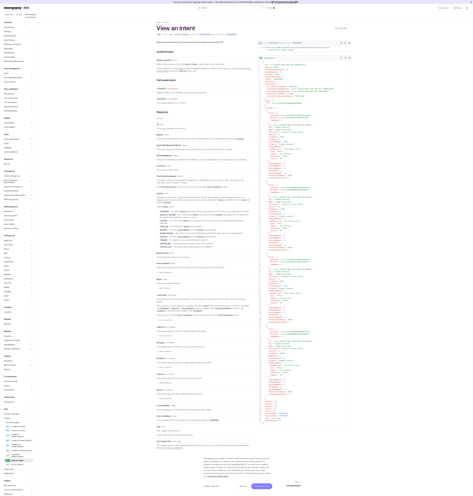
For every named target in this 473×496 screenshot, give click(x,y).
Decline (243, 486)
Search (232, 8)
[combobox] (268, 58)
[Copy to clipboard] (345, 43)
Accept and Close (261, 486)
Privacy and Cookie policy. (217, 476)
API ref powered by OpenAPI (284, 2)
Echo (159, 22)
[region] (237, 472)
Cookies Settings (211, 486)
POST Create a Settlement (172, 448)
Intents (166, 22)
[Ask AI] (349, 42)
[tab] (8, 14)
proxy (181, 68)
